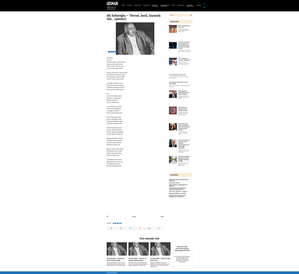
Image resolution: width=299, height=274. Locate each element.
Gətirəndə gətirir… (174, 182)
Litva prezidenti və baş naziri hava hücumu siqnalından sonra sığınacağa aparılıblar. (184, 144)
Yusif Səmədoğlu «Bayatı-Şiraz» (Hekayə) (179, 179)
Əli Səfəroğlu (112, 51)
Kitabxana (180, 5)
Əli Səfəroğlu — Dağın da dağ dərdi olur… (160, 259)
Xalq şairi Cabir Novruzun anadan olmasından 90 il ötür (182, 248)
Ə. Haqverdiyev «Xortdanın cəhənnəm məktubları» (177, 188)
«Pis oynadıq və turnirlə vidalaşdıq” (184, 59)
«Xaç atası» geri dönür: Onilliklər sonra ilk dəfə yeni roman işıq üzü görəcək (184, 127)
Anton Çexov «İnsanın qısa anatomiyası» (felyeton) (177, 195)
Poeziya (129, 5)
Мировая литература (190, 6)
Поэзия (199, 5)
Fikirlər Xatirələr (155, 6)
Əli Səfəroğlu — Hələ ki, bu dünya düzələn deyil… (137, 259)
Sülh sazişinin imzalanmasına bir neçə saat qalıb (183, 92)
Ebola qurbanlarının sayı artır (184, 26)
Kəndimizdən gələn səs (165, 6)
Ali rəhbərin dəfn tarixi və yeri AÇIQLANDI (178, 82)
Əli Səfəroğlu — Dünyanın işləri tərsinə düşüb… (116, 259)
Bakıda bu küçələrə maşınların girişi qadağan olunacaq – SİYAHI (184, 159)
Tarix (173, 5)
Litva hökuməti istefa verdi (177, 75)
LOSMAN (112, 4)
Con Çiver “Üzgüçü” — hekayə (178, 191)
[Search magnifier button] (191, 15)
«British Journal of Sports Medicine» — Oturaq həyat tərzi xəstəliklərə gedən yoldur (184, 45)
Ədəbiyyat (137, 5)
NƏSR (123, 5)
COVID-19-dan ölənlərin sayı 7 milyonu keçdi (183, 109)
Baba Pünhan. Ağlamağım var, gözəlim (178, 185)
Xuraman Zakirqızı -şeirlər (177, 193)
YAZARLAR (146, 5)
